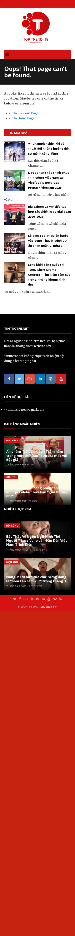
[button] (8, 4)
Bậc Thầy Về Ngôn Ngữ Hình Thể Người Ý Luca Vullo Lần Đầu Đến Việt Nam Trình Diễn (36, 540)
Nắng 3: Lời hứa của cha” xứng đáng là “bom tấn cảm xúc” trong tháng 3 (36, 579)
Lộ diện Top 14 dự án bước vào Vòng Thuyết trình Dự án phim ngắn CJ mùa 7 (48, 241)
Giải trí (11, 476)
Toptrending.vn (48, 606)
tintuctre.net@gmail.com (26, 410)
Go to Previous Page (24, 113)
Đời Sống (12, 525)
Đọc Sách (12, 440)
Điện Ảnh (12, 562)
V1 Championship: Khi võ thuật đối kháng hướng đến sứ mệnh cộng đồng (49, 148)
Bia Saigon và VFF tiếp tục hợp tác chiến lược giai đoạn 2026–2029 (49, 212)
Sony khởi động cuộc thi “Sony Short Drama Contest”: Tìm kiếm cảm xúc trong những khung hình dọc (49, 275)
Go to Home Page (22, 118)
